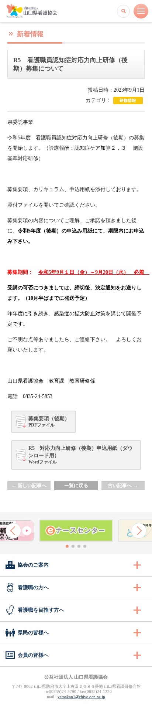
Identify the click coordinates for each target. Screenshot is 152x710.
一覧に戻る (76, 485)
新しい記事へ (28, 485)
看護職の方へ (33, 587)
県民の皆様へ (33, 632)
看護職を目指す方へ (41, 610)
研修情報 (128, 100)
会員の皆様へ (33, 655)
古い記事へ (123, 485)
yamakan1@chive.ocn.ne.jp (81, 696)
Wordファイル (80, 455)
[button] (13, 531)
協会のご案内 (33, 565)
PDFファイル (49, 422)
